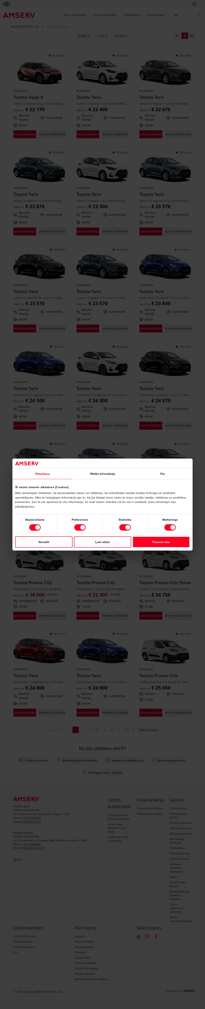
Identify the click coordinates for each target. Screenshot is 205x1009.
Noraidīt (43, 541)
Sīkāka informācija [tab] (102, 473)
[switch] (80, 527)
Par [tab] (162, 473)
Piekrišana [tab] (42, 473)
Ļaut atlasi (102, 541)
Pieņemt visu (161, 541)
